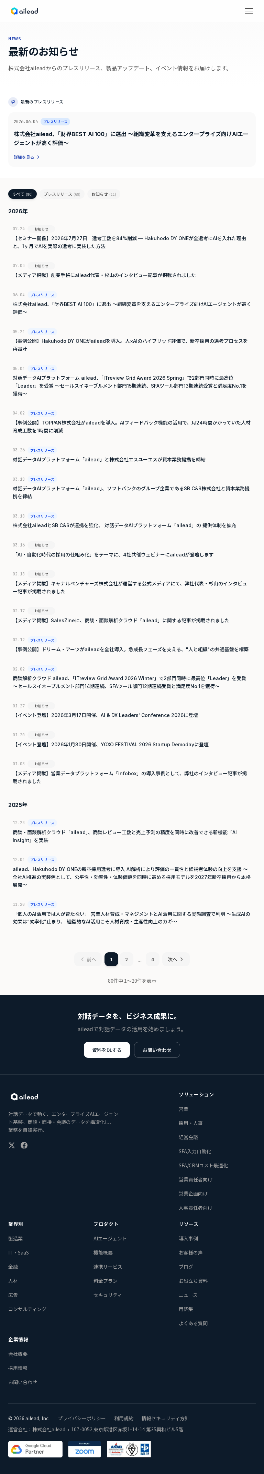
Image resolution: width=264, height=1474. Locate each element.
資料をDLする (107, 1049)
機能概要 (103, 1252)
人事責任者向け (195, 1207)
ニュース (188, 1294)
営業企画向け (193, 1193)
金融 (13, 1266)
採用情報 (18, 1367)
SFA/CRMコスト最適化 (203, 1165)
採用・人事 (191, 1122)
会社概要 (18, 1353)
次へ (172, 959)
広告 (13, 1294)
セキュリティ (108, 1294)
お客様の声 (191, 1252)
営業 (183, 1108)
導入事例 (188, 1238)
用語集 (186, 1309)
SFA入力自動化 (195, 1151)
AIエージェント (110, 1238)
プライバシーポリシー (82, 1418)
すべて (22, 194)
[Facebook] (24, 1145)
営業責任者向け (195, 1179)
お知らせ (103, 194)
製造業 (15, 1238)
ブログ (186, 1266)
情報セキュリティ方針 (165, 1418)
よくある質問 (193, 1323)
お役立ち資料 (193, 1280)
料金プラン (106, 1280)
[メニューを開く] (249, 11)
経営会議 (188, 1137)
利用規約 (123, 1418)
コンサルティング (27, 1309)
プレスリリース (62, 194)
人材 (13, 1280)
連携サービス (108, 1266)
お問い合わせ (157, 1049)
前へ (91, 959)
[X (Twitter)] (11, 1145)
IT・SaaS (18, 1252)
